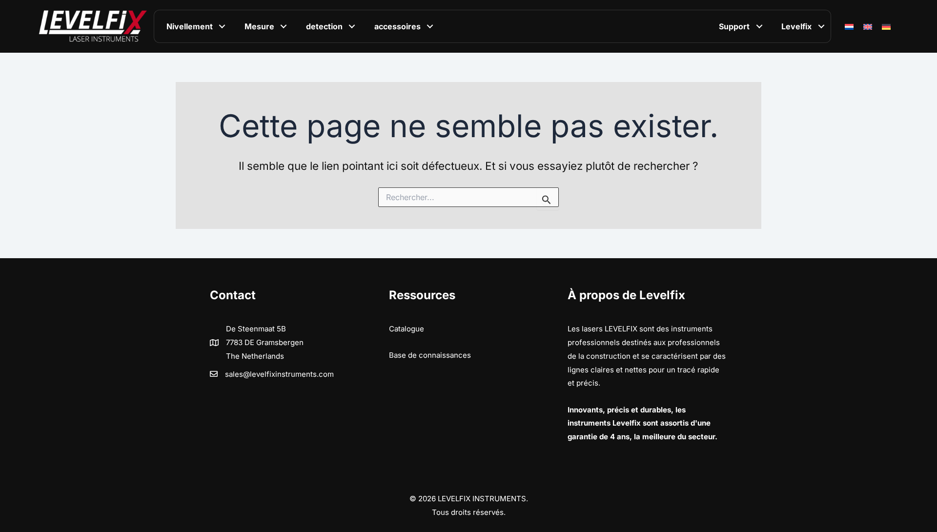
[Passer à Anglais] (867, 26)
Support (734, 26)
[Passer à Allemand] (886, 26)
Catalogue (406, 328)
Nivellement (189, 26)
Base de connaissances (430, 355)
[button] (222, 26)
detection (324, 26)
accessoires (397, 26)
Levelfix (796, 26)
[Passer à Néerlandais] (849, 26)
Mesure (259, 26)
